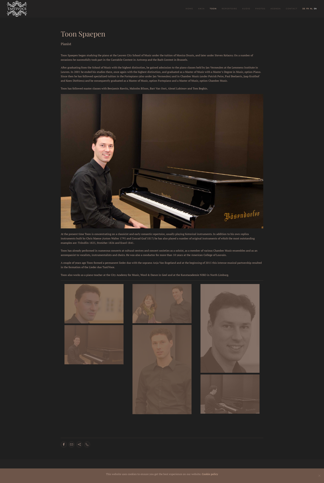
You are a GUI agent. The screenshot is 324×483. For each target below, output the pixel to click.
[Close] (319, 476)
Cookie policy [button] (210, 474)
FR (307, 8)
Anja (201, 8)
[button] (94, 303)
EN (315, 8)
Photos (260, 8)
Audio (246, 8)
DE (304, 8)
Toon (213, 8)
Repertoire (229, 8)
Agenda (276, 8)
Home (189, 8)
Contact (291, 8)
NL (311, 8)
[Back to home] (17, 9)
